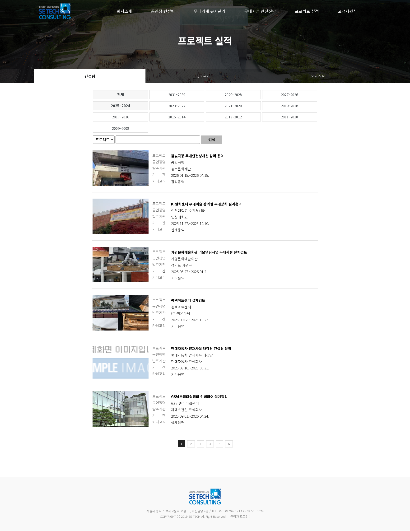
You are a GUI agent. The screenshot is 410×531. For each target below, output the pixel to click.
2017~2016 (120, 116)
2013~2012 (233, 116)
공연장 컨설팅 (163, 11)
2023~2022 (176, 105)
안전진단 (318, 76)
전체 (120, 94)
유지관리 (203, 76)
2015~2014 (176, 116)
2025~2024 (120, 105)
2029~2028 (233, 94)
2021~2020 (233, 105)
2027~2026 (289, 94)
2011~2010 (289, 116)
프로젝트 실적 (307, 11)
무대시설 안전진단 (260, 11)
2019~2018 (289, 105)
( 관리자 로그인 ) (239, 516)
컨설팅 (89, 76)
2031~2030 (176, 94)
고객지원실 (347, 11)
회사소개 (124, 11)
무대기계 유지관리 (209, 11)
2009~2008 (120, 128)
